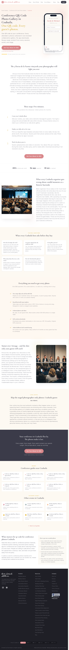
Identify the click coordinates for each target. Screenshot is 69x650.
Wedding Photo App (39, 586)
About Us (54, 576)
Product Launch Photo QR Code (42, 612)
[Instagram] (3, 587)
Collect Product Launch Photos (42, 610)
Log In (63, 2)
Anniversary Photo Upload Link (42, 608)
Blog (58, 2)
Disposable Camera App (40, 588)
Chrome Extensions (22, 603)
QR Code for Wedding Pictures (42, 581)
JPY (53, 642)
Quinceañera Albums (22, 583)
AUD (40, 642)
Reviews (53, 578)
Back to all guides (35, 526)
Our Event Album (7, 575)
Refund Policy (55, 591)
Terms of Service (55, 588)
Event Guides (5, 10)
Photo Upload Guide (39, 620)
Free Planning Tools (39, 632)
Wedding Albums (22, 576)
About (54, 2)
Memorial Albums (22, 600)
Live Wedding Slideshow (40, 591)
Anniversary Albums (22, 591)
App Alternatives (39, 630)
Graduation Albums (22, 593)
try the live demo (7, 51)
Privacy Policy (55, 586)
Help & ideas (38, 578)
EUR (29, 642)
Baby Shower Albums (23, 581)
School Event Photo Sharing (41, 617)
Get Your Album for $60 (11, 47)
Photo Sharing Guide (39, 595)
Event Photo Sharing (39, 598)
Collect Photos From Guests (41, 593)
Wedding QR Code (39, 583)
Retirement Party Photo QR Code (42, 615)
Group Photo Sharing (39, 603)
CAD (47, 642)
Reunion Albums (21, 598)
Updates (54, 581)
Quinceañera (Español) (23, 586)
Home (30, 2)
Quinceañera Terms (39, 622)
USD (23, 642)
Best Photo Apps (39, 627)
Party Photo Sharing (39, 605)
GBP (34, 642)
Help (42, 2)
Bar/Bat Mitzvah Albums (23, 588)
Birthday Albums (22, 578)
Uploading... (54, 36)
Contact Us (54, 583)
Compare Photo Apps (40, 625)
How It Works (36, 2)
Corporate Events (22, 595)
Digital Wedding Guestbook (41, 600)
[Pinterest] (6, 587)
